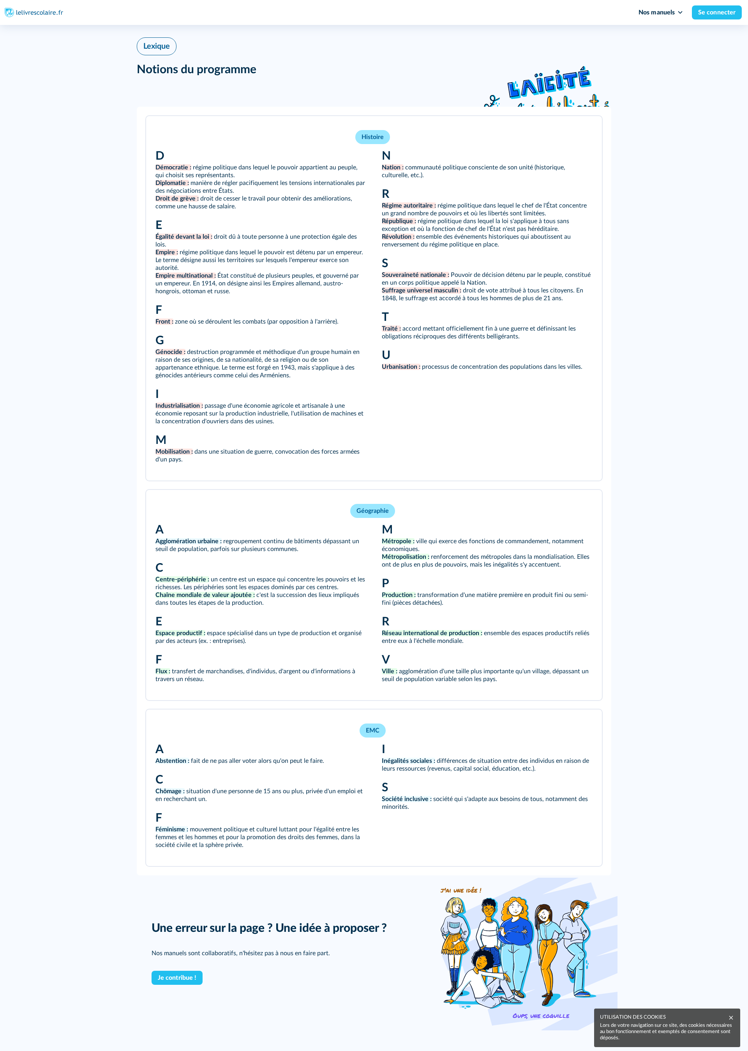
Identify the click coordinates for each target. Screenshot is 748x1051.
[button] (374, 298)
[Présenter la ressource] (584, 132)
